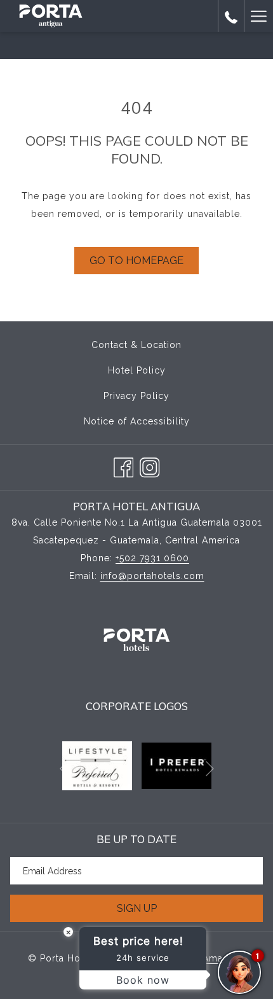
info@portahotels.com (152, 576)
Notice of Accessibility (137, 421)
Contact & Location (136, 345)
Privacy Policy (136, 396)
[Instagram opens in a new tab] (150, 465)
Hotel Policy (137, 370)
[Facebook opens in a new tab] (124, 465)
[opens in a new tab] (97, 765)
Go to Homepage (136, 261)
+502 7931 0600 (152, 558)
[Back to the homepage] (51, 16)
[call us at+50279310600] (231, 16)
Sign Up (137, 908)
